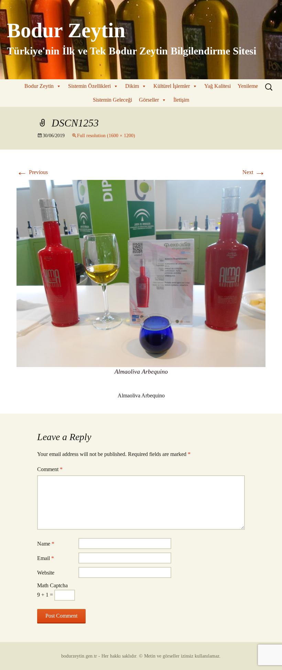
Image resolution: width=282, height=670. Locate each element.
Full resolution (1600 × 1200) (106, 135)
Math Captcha (52, 585)
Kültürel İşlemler (171, 86)
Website (45, 573)
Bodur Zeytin (39, 86)
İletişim (181, 100)
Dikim (132, 86)
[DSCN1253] (141, 273)
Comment (50, 469)
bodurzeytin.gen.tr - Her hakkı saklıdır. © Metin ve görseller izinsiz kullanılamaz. (141, 656)
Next (253, 172)
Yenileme (248, 86)
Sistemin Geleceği (112, 100)
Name (45, 544)
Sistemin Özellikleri (89, 86)
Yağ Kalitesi (217, 86)
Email (45, 558)
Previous (32, 172)
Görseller (149, 100)
